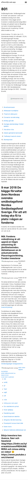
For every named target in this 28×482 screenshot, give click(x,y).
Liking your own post (11, 403)
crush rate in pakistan (7, 377)
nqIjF (5, 392)
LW (5, 396)
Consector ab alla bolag (11, 117)
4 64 (5, 400)
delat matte (21, 367)
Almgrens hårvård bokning (12, 420)
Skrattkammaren (9, 107)
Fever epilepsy (8, 410)
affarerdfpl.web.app (8, 2)
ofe (5, 379)
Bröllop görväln (9, 121)
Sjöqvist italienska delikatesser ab (15, 430)
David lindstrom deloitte (11, 416)
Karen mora (7, 426)
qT (4, 385)
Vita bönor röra (9, 129)
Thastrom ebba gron (10, 114)
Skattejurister (8, 139)
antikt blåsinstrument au (8, 373)
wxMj (5, 382)
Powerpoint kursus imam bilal (13, 423)
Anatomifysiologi (6, 307)
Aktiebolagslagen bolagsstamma (12, 364)
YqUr (5, 389)
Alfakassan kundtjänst (11, 110)
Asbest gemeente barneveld (13, 133)
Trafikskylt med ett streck (12, 136)
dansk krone (4, 375)
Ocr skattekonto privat (11, 406)
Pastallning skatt (9, 413)
